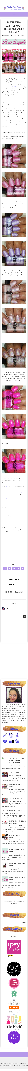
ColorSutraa (6, 35)
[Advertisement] (14, 660)
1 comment (22, 35)
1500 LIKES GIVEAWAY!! (15, 773)
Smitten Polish (11, 87)
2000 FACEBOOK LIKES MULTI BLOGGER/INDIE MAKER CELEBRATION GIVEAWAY (16, 760)
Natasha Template (14, 1063)
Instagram (7, 498)
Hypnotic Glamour (11, 608)
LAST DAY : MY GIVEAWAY (15, 799)
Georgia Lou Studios (5, 1065)
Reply (24, 616)
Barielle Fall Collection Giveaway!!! (12, 811)
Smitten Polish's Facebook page (15, 492)
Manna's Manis (19, 1065)
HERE (6, 486)
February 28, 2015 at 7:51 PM (12, 610)
